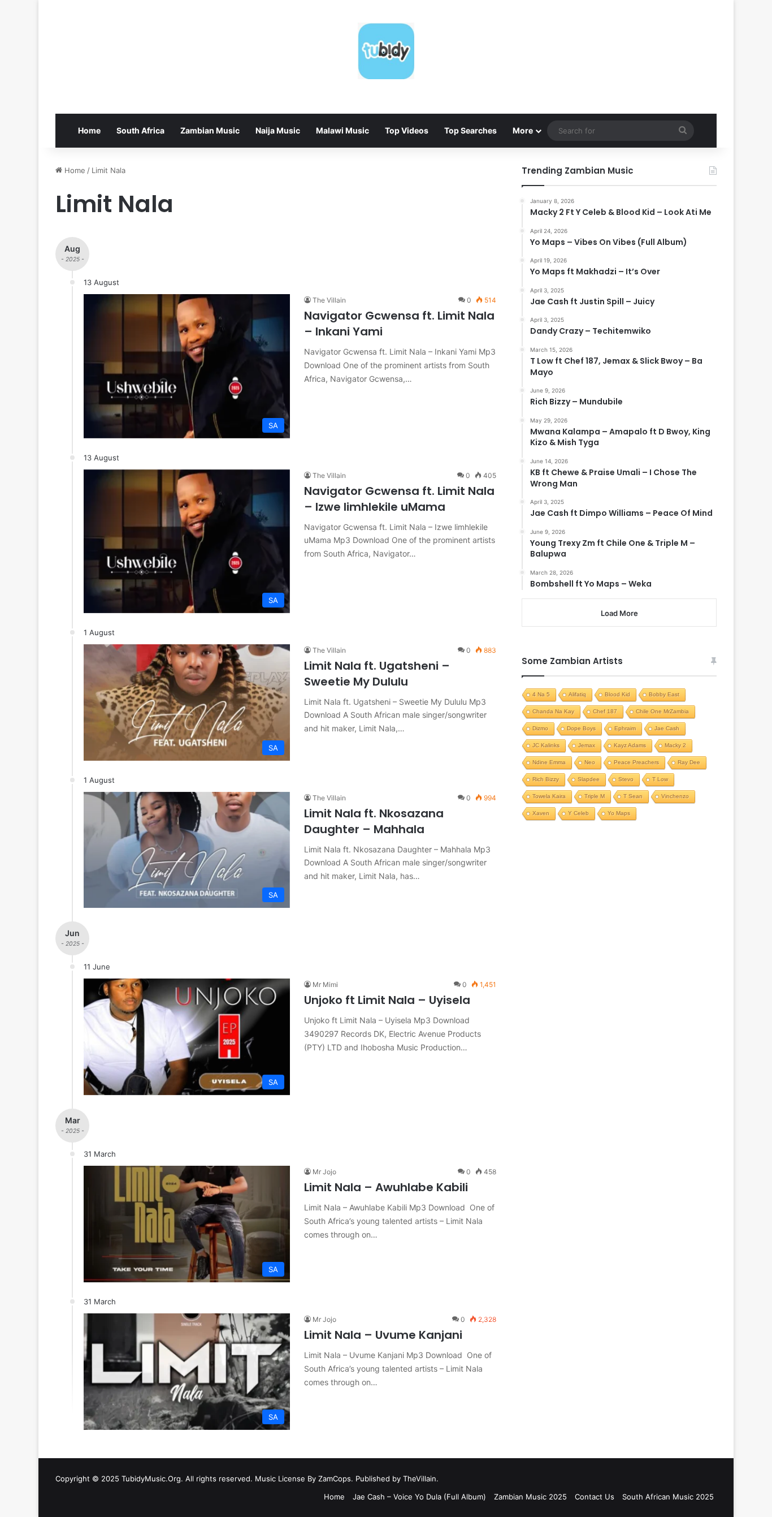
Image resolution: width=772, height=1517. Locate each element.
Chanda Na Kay (553, 711)
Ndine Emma (549, 762)
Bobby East (664, 694)
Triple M (594, 796)
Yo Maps (619, 813)
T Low (660, 779)
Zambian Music (210, 130)
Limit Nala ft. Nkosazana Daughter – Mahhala (374, 821)
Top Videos (406, 130)
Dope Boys (581, 728)
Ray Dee (689, 762)
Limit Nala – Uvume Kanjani (383, 1335)
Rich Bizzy (545, 779)
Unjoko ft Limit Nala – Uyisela (387, 1000)
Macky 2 (675, 745)
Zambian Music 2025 (530, 1496)
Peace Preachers (636, 762)
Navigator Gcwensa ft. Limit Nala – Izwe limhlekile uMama (399, 499)
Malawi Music (342, 130)
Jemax (586, 745)
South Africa (140, 130)
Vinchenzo (675, 796)
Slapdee (589, 779)
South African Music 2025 (668, 1496)
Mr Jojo (324, 1171)
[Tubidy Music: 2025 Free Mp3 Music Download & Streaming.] (386, 51)
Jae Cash (666, 728)
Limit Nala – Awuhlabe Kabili (386, 1187)
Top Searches (470, 130)
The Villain (329, 300)
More (523, 130)
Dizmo (540, 728)
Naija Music (277, 130)
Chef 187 (605, 711)
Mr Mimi (325, 984)
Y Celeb (578, 813)
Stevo (626, 779)
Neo (589, 762)
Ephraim (625, 728)
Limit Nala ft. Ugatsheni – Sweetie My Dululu (377, 673)
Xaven (540, 813)
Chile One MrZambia (662, 711)
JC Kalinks (546, 745)
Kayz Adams (630, 745)
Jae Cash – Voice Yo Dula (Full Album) (419, 1496)
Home (89, 130)
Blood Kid (617, 694)
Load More (619, 613)
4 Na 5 (541, 694)
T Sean (633, 796)
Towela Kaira (549, 796)
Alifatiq (577, 694)
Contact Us (594, 1496)
